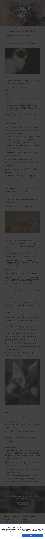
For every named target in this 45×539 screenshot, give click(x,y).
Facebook (18, 531)
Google (14, 531)
